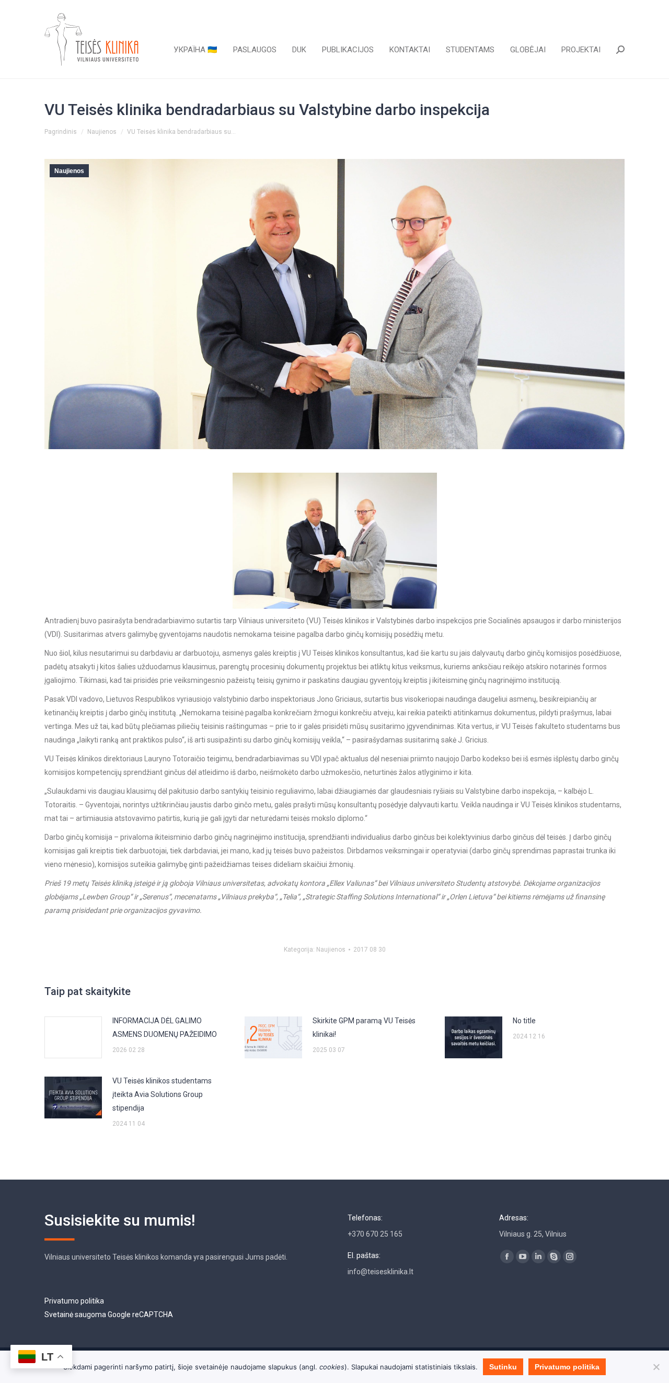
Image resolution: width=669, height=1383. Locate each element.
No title (524, 1020)
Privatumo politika (74, 1301)
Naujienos (69, 171)
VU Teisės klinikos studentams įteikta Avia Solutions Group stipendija (162, 1094)
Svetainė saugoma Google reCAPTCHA (108, 1314)
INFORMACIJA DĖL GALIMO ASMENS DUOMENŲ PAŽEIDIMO (164, 1027)
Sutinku (503, 1367)
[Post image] (73, 1037)
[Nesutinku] (656, 1367)
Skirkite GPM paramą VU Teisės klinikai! (364, 1027)
